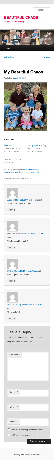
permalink (35, 172)
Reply (12, 209)
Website (12, 421)
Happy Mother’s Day (36, 145)
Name (13, 392)
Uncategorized (30, 169)
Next (47, 57)
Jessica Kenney (14, 304)
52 (5, 156)
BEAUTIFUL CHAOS (21, 17)
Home (7, 48)
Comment (14, 354)
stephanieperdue (11, 172)
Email (13, 406)
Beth (9, 271)
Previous (9, 57)
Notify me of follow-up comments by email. (28, 429)
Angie (9, 199)
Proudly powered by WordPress (27, 454)
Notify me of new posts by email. (24, 435)
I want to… (9, 145)
